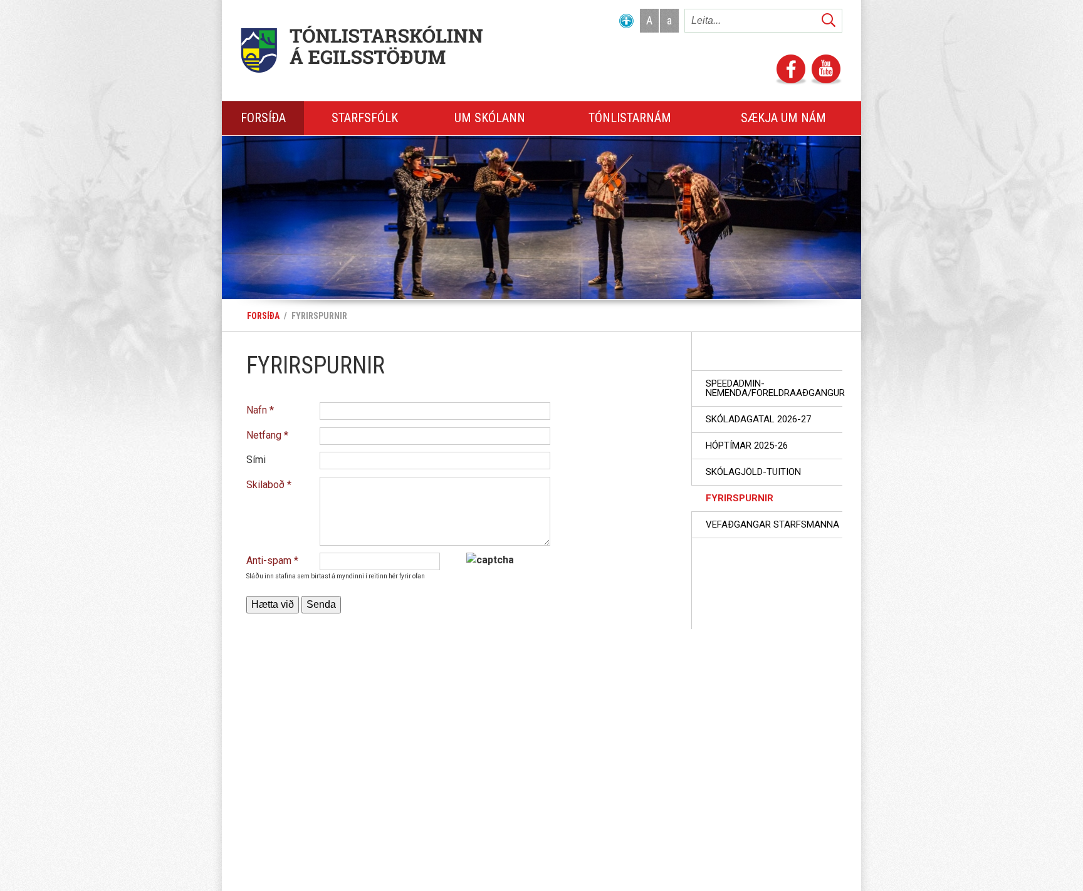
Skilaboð (265, 485)
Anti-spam (268, 560)
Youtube (826, 70)
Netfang (263, 435)
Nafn (256, 410)
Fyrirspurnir (319, 316)
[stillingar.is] (626, 23)
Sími (256, 460)
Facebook (791, 70)
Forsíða (263, 316)
